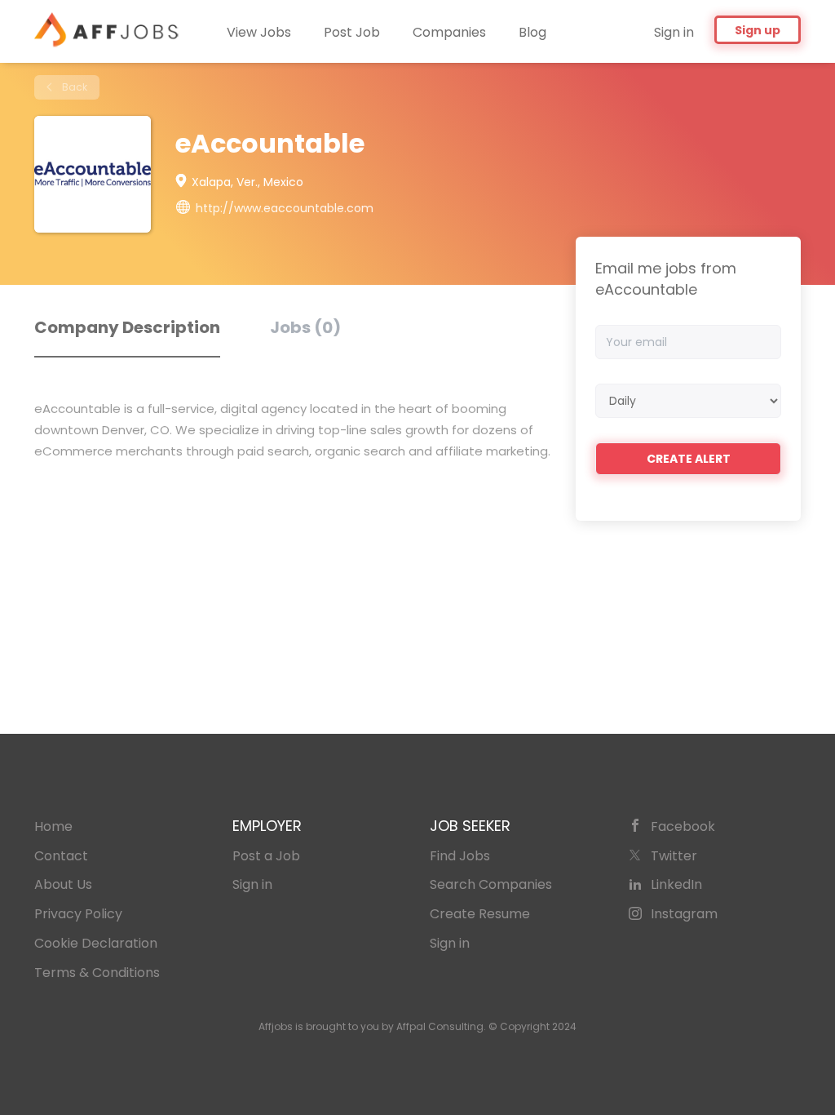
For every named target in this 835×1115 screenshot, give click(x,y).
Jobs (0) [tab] (305, 327)
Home (53, 826)
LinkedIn (676, 884)
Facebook (683, 826)
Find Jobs (460, 855)
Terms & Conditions (97, 972)
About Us (63, 884)
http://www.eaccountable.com (284, 208)
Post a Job (266, 855)
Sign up (757, 30)
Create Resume (480, 913)
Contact (61, 855)
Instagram (684, 913)
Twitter (674, 855)
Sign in (674, 32)
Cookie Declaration (95, 943)
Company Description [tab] (127, 327)
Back (73, 87)
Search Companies (491, 884)
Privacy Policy (78, 913)
